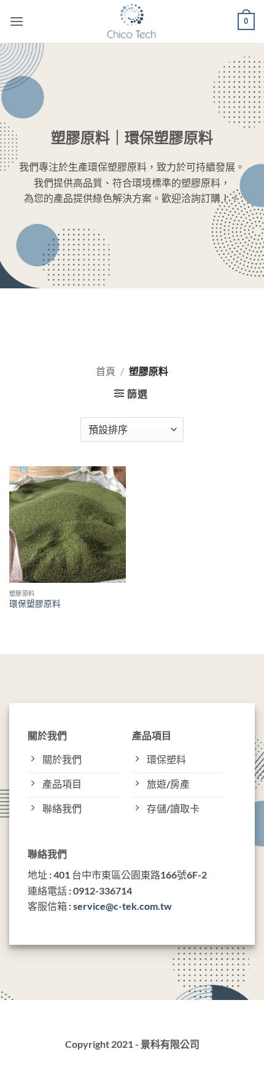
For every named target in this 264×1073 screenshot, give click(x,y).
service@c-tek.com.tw (122, 906)
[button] (16, 21)
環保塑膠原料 (35, 604)
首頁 (105, 371)
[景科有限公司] (132, 21)
